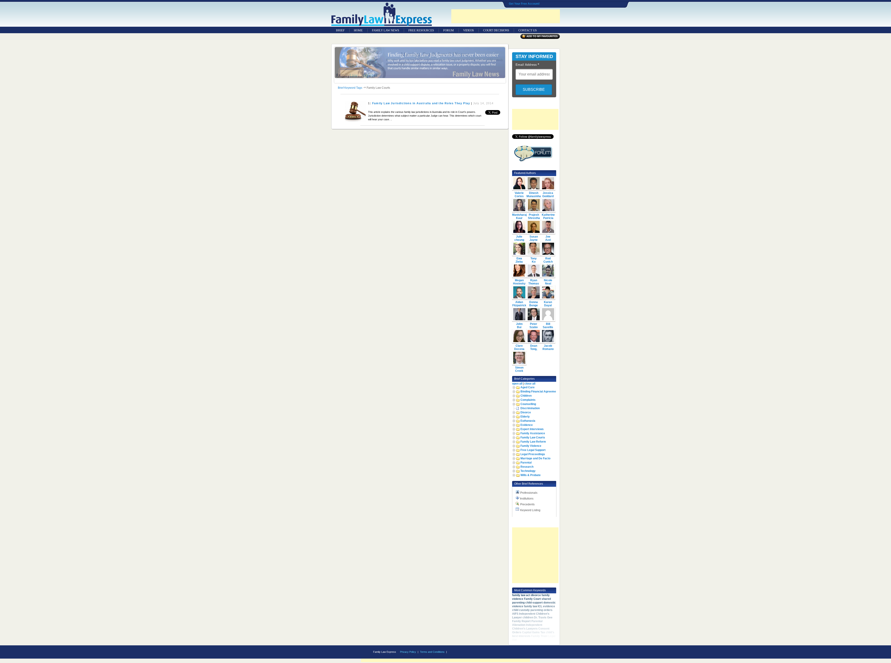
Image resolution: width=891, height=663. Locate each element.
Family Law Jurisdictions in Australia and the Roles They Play (421, 103)
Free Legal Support (533, 450)
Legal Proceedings (532, 454)
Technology (528, 471)
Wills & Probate (530, 475)
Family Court (532, 599)
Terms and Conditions (432, 651)
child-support (534, 602)
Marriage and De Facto (535, 458)
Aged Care (527, 387)
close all (529, 383)
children (528, 617)
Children (526, 395)
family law (530, 606)
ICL (540, 606)
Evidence (526, 425)
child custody (521, 610)
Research (526, 466)
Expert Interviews (532, 429)
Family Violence (530, 445)
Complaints (528, 400)
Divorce (525, 412)
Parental (526, 462)
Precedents (527, 504)
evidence (549, 606)
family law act (521, 595)
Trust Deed (524, 639)
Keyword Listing (530, 510)
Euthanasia (527, 420)
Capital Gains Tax (533, 632)
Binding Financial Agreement (539, 391)
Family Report (521, 621)
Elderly (525, 416)
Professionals (528, 492)
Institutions (526, 498)
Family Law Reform (533, 441)
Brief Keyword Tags (350, 87)
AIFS (515, 613)
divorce (536, 595)
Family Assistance (532, 433)
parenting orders (541, 610)
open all (517, 383)
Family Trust (539, 636)
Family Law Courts (532, 437)
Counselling (528, 404)
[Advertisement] (505, 16)
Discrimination (530, 408)
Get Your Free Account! (524, 3)
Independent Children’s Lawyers (527, 626)
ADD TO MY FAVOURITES (542, 36)
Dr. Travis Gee (543, 617)
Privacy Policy (408, 651)
